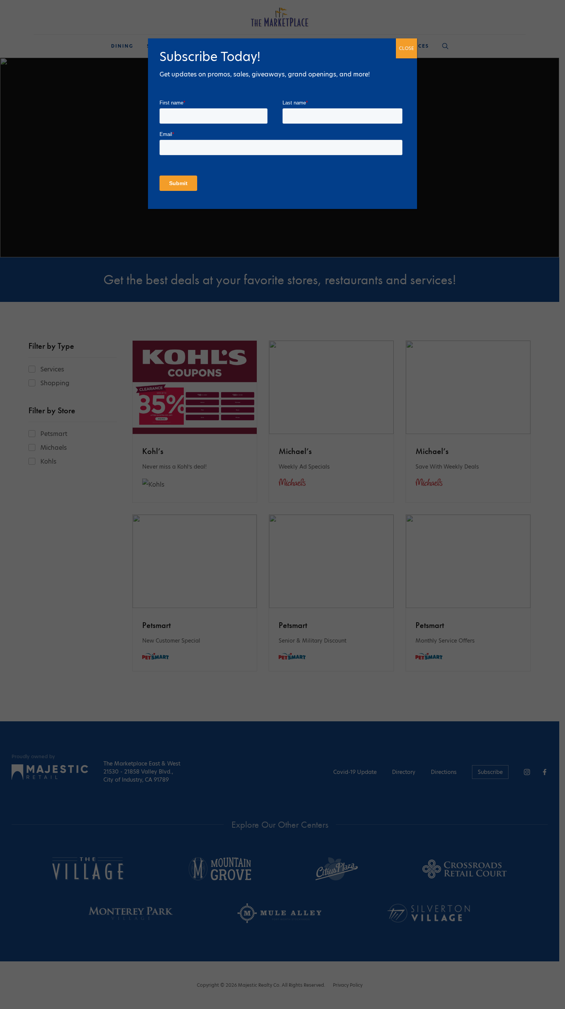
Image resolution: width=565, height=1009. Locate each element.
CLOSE (406, 48)
